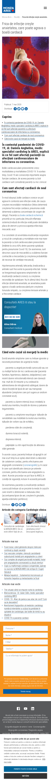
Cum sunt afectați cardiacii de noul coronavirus (24, 135)
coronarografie (30, 465)
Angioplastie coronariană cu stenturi (25, 733)
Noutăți (17, 17)
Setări (25, 776)
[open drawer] (45, 7)
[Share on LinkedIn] (26, 108)
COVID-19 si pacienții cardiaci (16, 618)
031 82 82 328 (12, 316)
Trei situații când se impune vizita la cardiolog (23, 590)
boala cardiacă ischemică (31, 215)
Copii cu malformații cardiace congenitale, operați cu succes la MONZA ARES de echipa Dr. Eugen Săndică (25, 569)
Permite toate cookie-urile (25, 769)
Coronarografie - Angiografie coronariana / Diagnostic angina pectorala (24, 730)
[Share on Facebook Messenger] (22, 108)
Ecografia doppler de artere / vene (18, 727)
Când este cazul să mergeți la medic (19, 139)
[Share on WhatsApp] (18, 108)
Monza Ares (7, 17)
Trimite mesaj (25, 691)
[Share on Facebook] (15, 108)
